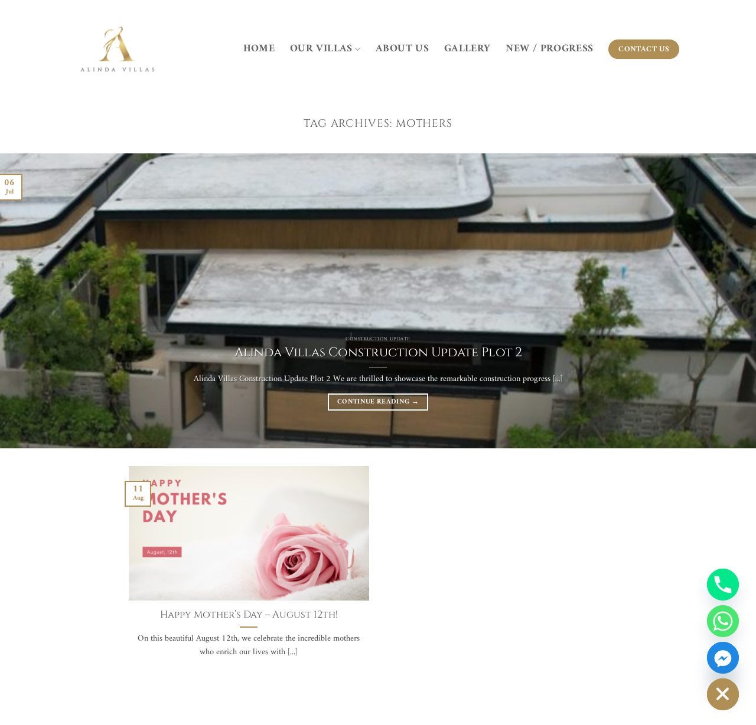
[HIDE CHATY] (723, 694)
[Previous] (30, 300)
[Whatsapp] (723, 621)
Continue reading (378, 402)
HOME (259, 49)
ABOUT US (402, 49)
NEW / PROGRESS (549, 49)
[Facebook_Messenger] (723, 658)
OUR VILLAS (321, 49)
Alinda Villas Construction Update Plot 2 (378, 353)
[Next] (726, 300)
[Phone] (723, 585)
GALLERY (467, 49)
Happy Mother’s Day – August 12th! (249, 615)
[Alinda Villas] (117, 50)
